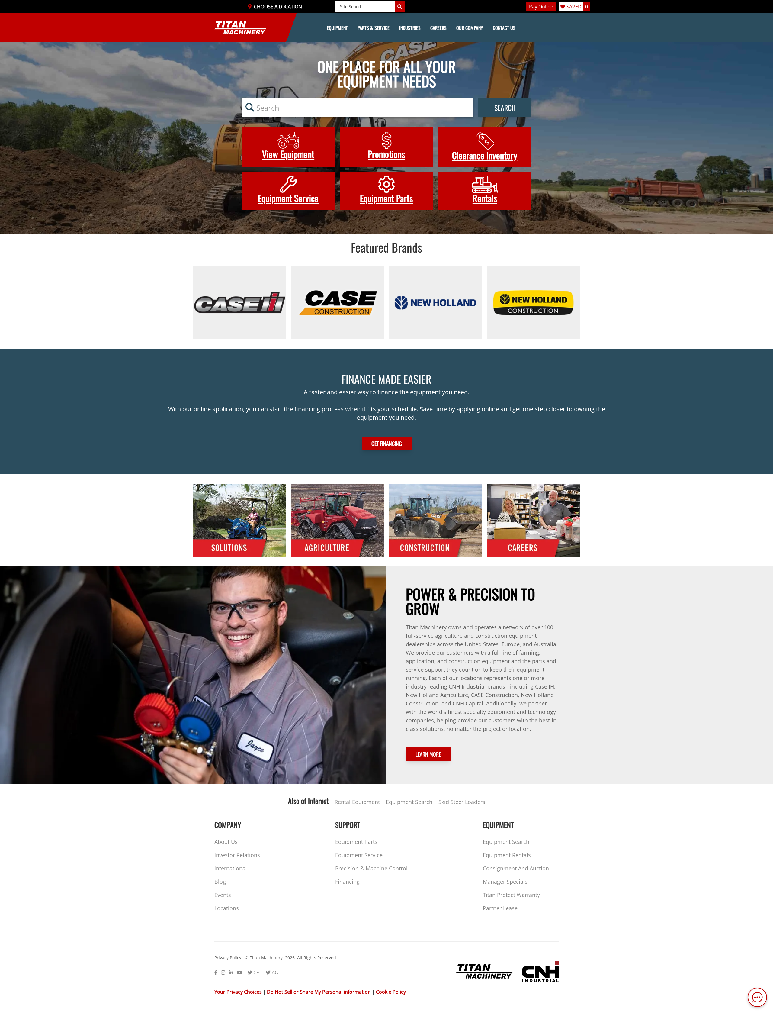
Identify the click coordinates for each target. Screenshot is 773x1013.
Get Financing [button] (386, 443)
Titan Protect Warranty (511, 894)
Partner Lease (500, 908)
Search (504, 107)
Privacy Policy (227, 957)
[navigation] (386, 27)
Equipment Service (359, 855)
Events (222, 894)
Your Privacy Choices (238, 992)
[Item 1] (239, 302)
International (230, 868)
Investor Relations (237, 855)
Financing (347, 881)
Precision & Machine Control (371, 868)
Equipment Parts (356, 841)
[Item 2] (337, 302)
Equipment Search (409, 801)
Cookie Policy (391, 992)
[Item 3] (435, 302)
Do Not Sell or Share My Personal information (319, 992)
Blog (220, 881)
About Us (226, 841)
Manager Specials (505, 881)
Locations (226, 908)
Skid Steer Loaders (461, 801)
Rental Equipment (357, 801)
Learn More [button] (428, 754)
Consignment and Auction (516, 868)
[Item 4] (533, 302)
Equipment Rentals (507, 855)
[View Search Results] (400, 6)
